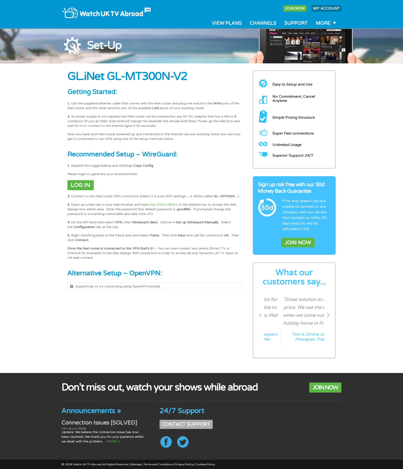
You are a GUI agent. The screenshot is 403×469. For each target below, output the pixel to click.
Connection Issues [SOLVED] (99, 422)
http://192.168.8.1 (163, 205)
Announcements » (91, 411)
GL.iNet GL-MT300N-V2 (127, 76)
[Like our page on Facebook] (166, 441)
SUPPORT (296, 23)
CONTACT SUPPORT (186, 424)
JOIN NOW (295, 8)
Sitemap (135, 464)
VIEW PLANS (227, 23)
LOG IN (80, 185)
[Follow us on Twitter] (182, 441)
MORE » (113, 441)
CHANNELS (263, 23)
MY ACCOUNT (326, 8)
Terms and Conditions (158, 464)
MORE (323, 23)
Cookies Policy (205, 464)
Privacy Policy (184, 464)
